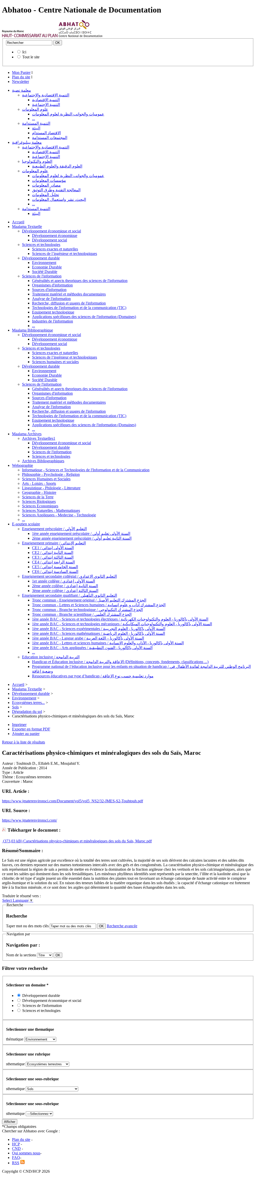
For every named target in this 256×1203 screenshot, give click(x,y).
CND (16, 1148)
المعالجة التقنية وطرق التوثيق (56, 190)
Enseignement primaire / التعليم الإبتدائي (54, 543)
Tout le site (31, 57)
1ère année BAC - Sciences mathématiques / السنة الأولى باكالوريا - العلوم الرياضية (98, 633)
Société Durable (44, 271)
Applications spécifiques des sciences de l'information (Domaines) (84, 317)
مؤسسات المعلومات (49, 180)
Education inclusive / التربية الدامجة (51, 657)
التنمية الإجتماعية (46, 104)
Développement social (49, 240)
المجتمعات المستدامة (49, 137)
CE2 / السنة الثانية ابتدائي (52, 552)
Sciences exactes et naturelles (55, 249)
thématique (14, 1039)
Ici (24, 52)
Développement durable (41, 258)
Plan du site (21, 77)
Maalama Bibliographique (32, 330)
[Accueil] (30, 36)
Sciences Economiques (40, 506)
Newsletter (20, 81)
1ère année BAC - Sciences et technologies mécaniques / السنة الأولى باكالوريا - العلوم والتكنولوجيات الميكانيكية (122, 624)
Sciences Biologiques (39, 501)
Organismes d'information (52, 285)
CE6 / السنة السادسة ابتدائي (55, 571)
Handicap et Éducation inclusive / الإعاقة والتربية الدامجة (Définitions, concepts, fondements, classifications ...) (120, 662)
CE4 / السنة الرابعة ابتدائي (53, 562)
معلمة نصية (21, 90)
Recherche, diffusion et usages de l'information (69, 303)
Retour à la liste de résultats (23, 742)
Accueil (18, 222)
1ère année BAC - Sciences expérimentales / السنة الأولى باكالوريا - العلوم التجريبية (98, 629)
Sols (15, 707)
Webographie (22, 465)
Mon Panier (21, 72)
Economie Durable (47, 267)
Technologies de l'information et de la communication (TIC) (79, 308)
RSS (15, 1163)
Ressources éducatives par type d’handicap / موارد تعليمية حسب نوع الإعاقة (93, 676)
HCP (16, 1144)
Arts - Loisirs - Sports (39, 483)
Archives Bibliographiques (43, 461)
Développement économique (54, 235)
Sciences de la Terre (38, 497)
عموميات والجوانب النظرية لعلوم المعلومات (68, 114)
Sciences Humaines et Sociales (46, 479)
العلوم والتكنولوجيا (37, 161)
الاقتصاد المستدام (46, 133)
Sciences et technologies (41, 244)
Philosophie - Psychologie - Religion (51, 474)
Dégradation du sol (27, 711)
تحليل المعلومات (45, 195)
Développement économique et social (51, 231)
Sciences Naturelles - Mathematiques (51, 510)
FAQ (16, 1157)
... (33, 118)
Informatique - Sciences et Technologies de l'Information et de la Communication (86, 470)
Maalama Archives (27, 434)
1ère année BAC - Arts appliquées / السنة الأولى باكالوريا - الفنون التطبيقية (92, 648)
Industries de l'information (52, 321)
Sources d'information (49, 289)
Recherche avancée (122, 926)
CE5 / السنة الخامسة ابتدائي (55, 567)
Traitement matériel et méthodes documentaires (69, 294)
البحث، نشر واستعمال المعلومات (59, 199)
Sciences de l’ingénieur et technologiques (64, 253)
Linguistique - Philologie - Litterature (51, 488)
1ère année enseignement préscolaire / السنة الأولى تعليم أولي (81, 533)
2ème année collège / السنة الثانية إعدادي (65, 586)
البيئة (36, 128)
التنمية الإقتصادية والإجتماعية (45, 95)
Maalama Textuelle (27, 226)
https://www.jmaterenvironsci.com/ (29, 820)
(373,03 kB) (12, 841)
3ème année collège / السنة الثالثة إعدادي (65, 590)
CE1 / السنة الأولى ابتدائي (53, 548)
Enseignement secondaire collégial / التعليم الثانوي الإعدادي (69, 576)
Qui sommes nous (26, 1153)
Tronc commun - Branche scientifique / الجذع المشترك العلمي (82, 614)
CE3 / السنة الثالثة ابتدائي (53, 557)
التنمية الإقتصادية (46, 100)
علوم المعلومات (35, 109)
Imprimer (19, 724)
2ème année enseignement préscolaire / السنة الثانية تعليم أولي (82, 538)
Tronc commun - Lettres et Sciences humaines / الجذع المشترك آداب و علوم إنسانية (99, 605)
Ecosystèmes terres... (28, 702)
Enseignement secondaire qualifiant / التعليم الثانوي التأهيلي (69, 595)
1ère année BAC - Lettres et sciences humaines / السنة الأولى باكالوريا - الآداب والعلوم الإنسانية (108, 643)
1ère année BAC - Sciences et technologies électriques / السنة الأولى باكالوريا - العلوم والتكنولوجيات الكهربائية (120, 619)
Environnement (44, 262)
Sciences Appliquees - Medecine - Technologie (59, 515)
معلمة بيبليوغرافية (27, 142)
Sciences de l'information (42, 276)
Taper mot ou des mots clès (27, 926)
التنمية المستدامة (36, 123)
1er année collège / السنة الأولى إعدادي (63, 581)
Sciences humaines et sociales (55, 362)
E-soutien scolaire (26, 524)
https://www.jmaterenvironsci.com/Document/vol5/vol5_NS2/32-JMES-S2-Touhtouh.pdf (72, 801)
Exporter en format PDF (31, 729)
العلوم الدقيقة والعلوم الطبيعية (57, 166)
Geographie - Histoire (39, 492)
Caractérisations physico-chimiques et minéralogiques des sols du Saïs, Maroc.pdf (87, 841)
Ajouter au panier (26, 733)
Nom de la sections (21, 955)
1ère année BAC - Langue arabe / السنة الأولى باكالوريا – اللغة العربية (88, 638)
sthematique (15, 1064)
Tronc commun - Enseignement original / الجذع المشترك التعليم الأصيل (89, 600)
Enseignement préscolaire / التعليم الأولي (54, 529)
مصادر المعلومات (46, 185)
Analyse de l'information (51, 298)
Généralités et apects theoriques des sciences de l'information (80, 280)
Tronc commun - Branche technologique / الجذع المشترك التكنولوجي (87, 610)
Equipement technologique (53, 312)
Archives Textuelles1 (38, 438)
